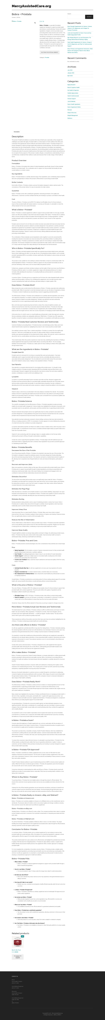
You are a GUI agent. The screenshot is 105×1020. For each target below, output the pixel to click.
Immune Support (72, 98)
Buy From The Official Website (49, 52)
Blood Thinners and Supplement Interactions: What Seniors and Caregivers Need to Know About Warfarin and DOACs (80, 50)
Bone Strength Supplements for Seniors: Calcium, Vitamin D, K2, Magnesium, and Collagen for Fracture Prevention (80, 28)
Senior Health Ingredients (74, 104)
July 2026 (70, 70)
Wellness (70, 118)
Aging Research (71, 84)
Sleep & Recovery (72, 112)
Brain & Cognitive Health (74, 87)
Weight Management (73, 115)
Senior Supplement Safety (74, 107)
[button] (35, 23)
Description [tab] (17, 131)
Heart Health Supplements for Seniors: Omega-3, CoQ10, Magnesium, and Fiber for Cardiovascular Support (80, 44)
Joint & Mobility (71, 101)
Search (69, 13)
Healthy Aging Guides (73, 93)
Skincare (70, 110)
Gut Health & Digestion (73, 90)
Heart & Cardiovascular (73, 96)
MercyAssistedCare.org (31, 6)
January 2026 (71, 73)
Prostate (47, 57)
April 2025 (70, 75)
